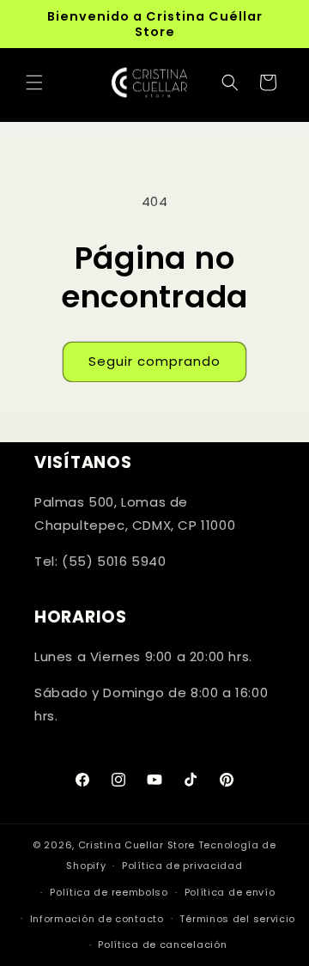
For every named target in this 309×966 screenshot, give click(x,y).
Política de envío (230, 892)
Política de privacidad (182, 865)
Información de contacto (97, 919)
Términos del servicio (237, 919)
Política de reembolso (109, 892)
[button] (34, 82)
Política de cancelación (162, 944)
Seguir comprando (154, 361)
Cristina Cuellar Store (136, 845)
